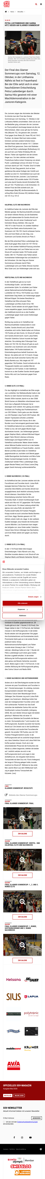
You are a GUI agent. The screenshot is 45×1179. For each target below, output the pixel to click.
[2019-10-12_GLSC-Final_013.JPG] (22, 818)
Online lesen (19, 1095)
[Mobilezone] (13, 1048)
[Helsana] (13, 979)
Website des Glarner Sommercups (23, 795)
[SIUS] (13, 997)
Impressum (5, 1149)
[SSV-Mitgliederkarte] (31, 1031)
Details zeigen (33, 597)
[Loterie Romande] (22, 1173)
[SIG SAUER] (31, 979)
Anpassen (21, 609)
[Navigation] (41, 4)
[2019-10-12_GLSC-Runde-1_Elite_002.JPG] (22, 901)
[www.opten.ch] (41, 1149)
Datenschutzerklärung (21, 1149)
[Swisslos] (22, 1167)
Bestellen (7, 1095)
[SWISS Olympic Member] (22, 1161)
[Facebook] (14, 1137)
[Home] (5, 12)
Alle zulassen (22, 603)
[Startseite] (7, 4)
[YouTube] (30, 1137)
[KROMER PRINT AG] (31, 1048)
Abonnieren (37, 1118)
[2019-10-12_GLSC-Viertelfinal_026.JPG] (22, 860)
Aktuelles (20, 12)
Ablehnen (22, 615)
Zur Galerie (22, 834)
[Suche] (36, 4)
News (12, 12)
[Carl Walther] (13, 1031)
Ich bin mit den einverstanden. (20, 1123)
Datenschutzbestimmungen (27, 1122)
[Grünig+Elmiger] (13, 1014)
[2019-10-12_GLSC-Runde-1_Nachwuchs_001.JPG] (22, 945)
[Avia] (13, 1066)
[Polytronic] (31, 1014)
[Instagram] (22, 1137)
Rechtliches (12, 1149)
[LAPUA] (31, 997)
